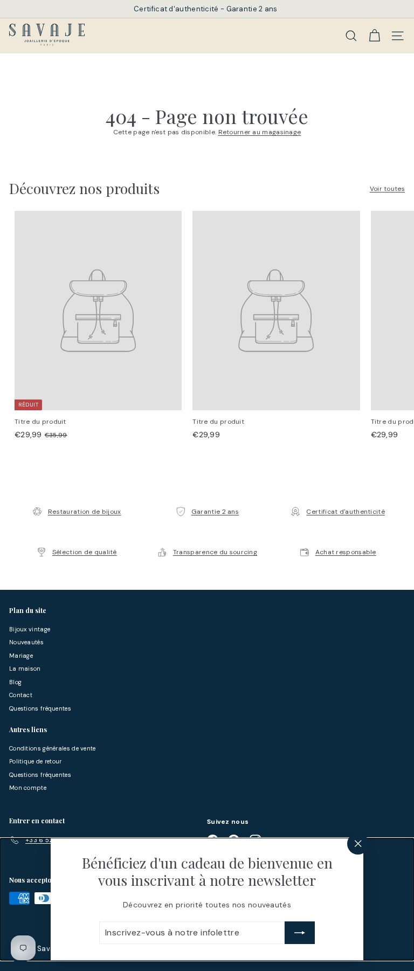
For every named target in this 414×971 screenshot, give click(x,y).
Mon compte (27, 787)
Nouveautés (26, 642)
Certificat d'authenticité (345, 511)
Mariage (21, 655)
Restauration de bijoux (84, 511)
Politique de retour (35, 761)
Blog (15, 682)
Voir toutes (387, 188)
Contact (20, 695)
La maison (25, 668)
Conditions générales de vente (52, 748)
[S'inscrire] (300, 932)
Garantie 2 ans (215, 511)
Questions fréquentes (40, 708)
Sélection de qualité (84, 552)
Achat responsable (345, 552)
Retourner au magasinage (259, 132)
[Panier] (374, 35)
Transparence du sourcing (215, 552)
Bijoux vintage (29, 629)
